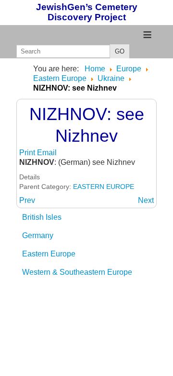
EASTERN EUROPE (103, 186)
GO (119, 51)
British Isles (42, 217)
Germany (37, 235)
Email (47, 152)
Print (28, 152)
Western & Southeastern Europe (77, 272)
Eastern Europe (48, 254)
